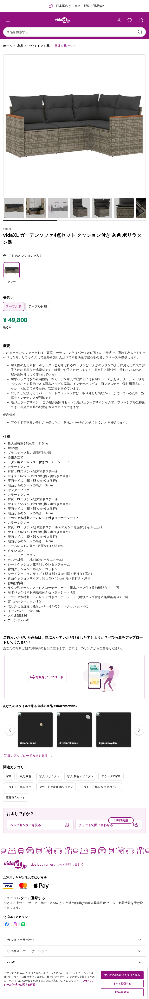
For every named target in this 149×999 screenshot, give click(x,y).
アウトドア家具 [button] (110, 776)
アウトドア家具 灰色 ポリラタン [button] (100, 787)
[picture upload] (100, 677)
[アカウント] (119, 20)
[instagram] (15, 924)
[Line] (23, 924)
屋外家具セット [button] (15, 797)
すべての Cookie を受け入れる (122, 975)
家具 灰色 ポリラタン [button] (80, 776)
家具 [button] (8, 776)
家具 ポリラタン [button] (49, 776)
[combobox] (74, 32)
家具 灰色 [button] (25, 776)
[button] (11, 275)
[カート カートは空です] (140, 20)
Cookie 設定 (122, 992)
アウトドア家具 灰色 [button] (18, 787)
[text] (15, 321)
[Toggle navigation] (7, 20)
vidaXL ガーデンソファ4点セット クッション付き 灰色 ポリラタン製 (72, 238)
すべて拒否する (122, 983)
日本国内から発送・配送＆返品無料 (80, 6)
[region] (73, 983)
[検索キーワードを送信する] (140, 32)
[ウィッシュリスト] (130, 20)
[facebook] (7, 924)
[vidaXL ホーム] (62, 20)
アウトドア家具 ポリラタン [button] (56, 787)
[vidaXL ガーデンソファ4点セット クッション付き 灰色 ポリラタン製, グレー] (74, 126)
